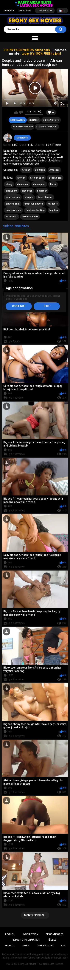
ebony (9, 184)
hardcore (53, 203)
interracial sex (30, 216)
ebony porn (39, 184)
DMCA (25, 945)
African (26, 170)
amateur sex (13, 197)
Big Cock (40, 170)
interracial (11, 216)
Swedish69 (22, 137)
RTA (63, 945)
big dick (53, 210)
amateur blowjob (33, 203)
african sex (55, 178)
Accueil (10, 934)
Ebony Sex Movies (27, 964)
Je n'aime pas (21, 112)
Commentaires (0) (46, 126)
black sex (27, 190)
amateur (42, 190)
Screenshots (51, 120)
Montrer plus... (35, 915)
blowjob (29, 197)
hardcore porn (13, 210)
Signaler (34, 120)
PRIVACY (9, 945)
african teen (37, 178)
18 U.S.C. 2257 (45, 945)
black (53, 184)
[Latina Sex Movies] (35, 5)
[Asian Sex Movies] (33, 2)
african (21, 178)
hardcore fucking (35, 210)
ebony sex (22, 184)
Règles (52, 939)
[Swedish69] (7, 137)
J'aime (16, 112)
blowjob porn (13, 203)
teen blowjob (45, 197)
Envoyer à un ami (23, 126)
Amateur (54, 170)
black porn (11, 190)
